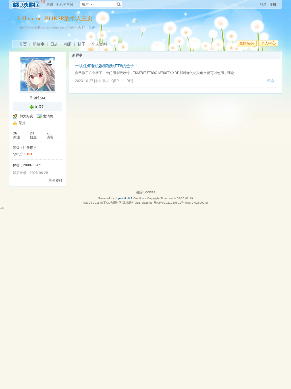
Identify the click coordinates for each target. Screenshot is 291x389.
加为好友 (26, 116)
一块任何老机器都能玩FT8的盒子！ (106, 66)
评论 (270, 81)
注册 (272, 4)
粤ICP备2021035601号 (168, 202)
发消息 (48, 116)
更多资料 (55, 181)
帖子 (82, 44)
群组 (49, 4)
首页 (23, 44)
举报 (22, 123)
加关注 (40, 107)
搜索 (119, 4)
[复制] (92, 27)
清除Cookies (145, 192)
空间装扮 (246, 43)
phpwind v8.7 (123, 198)
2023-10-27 (84, 81)
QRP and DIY (121, 81)
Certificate (139, 198)
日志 (54, 44)
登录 (263, 4)
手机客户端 (64, 4)
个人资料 (99, 44)
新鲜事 (39, 44)
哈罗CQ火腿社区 (111, 202)
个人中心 (268, 43)
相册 (68, 44)
